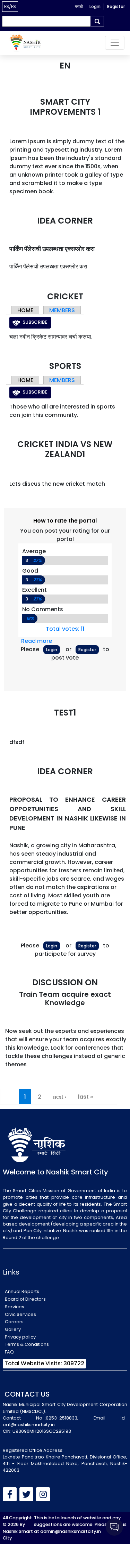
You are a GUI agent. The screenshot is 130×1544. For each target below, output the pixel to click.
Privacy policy (20, 1337)
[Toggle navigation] (114, 43)
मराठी (79, 6)
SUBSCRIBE (35, 322)
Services (14, 1307)
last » (85, 1097)
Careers (14, 1322)
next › (59, 1097)
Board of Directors (25, 1299)
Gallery (13, 1329)
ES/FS (10, 6)
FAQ (9, 1352)
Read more (36, 641)
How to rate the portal (65, 521)
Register (116, 6)
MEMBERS (62, 310)
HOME (25, 310)
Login (95, 6)
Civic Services (20, 1314)
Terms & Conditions (27, 1344)
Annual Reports (22, 1291)
